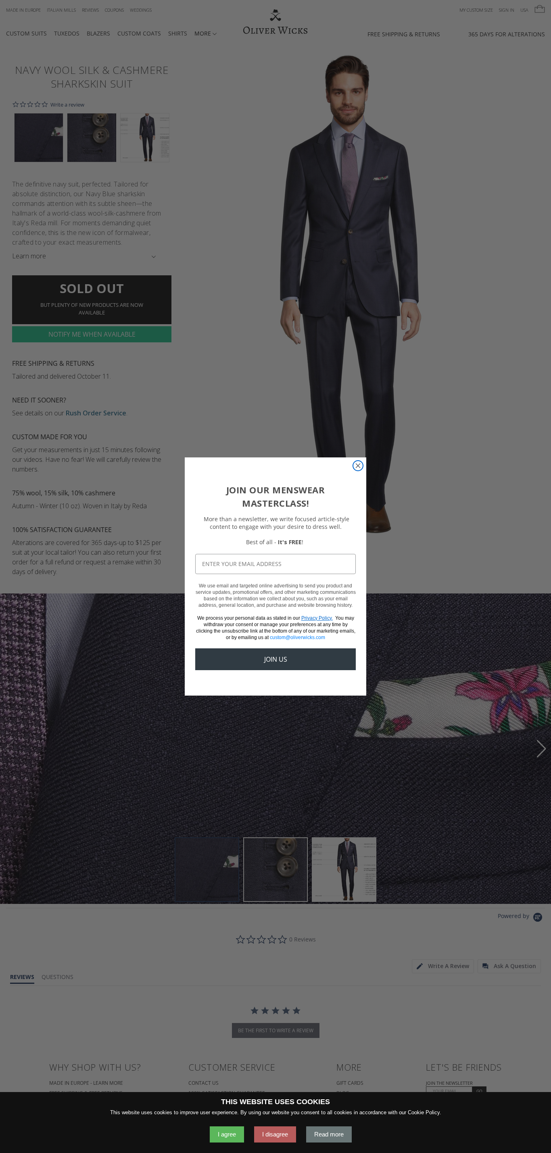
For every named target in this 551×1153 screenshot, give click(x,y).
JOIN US (275, 659)
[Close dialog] (358, 466)
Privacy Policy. (317, 618)
